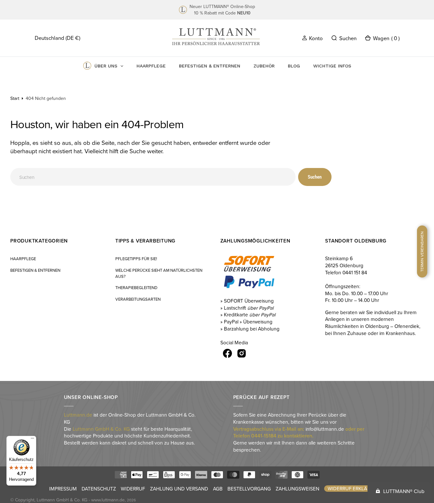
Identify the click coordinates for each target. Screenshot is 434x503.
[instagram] (242, 353)
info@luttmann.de (325, 428)
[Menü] (32, 440)
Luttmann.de (78, 414)
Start (14, 98)
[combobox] (153, 177)
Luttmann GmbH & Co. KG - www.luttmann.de (81, 500)
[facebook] (227, 353)
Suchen (315, 177)
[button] (312, 38)
